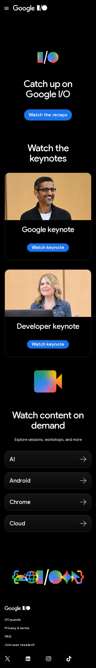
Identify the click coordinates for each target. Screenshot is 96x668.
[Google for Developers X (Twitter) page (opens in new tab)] (10, 658)
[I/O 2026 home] (30, 8)
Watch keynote (48, 247)
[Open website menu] (6, 8)
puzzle (13, 620)
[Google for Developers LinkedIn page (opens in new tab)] (30, 658)
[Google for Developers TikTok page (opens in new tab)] (69, 658)
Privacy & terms (17, 628)
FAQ (8, 636)
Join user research (19, 645)
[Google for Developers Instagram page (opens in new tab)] (51, 658)
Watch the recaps (48, 115)
